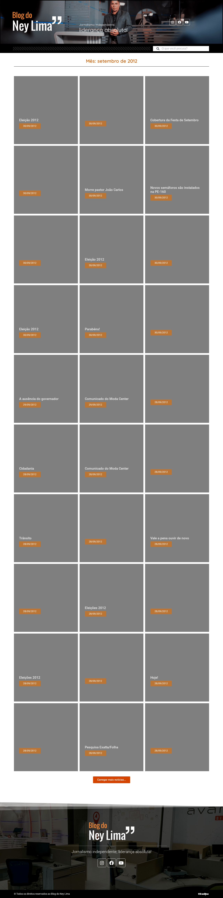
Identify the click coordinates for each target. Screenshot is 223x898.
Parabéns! (92, 329)
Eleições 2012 (95, 608)
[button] (111, 779)
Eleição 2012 (29, 120)
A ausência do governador (39, 399)
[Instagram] (172, 22)
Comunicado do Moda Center (107, 399)
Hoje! (154, 678)
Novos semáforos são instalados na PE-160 (175, 190)
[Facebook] (179, 22)
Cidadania (26, 469)
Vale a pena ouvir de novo (169, 538)
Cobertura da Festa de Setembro (174, 120)
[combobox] (181, 48)
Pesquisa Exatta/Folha (101, 747)
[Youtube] (187, 22)
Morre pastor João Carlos (104, 190)
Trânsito (25, 538)
